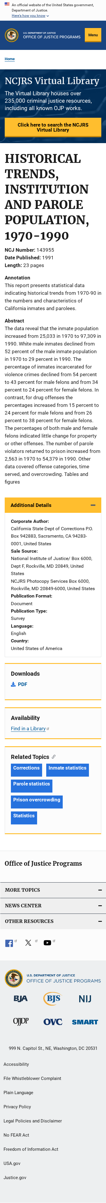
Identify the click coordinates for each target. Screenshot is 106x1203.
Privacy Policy (17, 1106)
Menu (93, 35)
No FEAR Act (16, 1135)
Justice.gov (15, 1177)
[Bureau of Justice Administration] (21, 1003)
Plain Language (18, 1092)
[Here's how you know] (53, 10)
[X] (30, 944)
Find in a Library (28, 728)
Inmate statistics (68, 768)
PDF (22, 684)
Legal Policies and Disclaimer (33, 1121)
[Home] (51, 35)
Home (10, 59)
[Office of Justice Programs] (12, 35)
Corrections (26, 768)
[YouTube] (49, 944)
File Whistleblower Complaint (32, 1078)
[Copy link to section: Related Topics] (52, 756)
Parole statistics (31, 784)
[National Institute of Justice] (85, 1003)
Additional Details (31, 505)
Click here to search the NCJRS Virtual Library (53, 127)
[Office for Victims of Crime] (53, 1026)
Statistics (24, 816)
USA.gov (12, 1163)
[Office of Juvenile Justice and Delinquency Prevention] (21, 1027)
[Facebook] (11, 944)
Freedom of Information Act (31, 1149)
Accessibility (16, 1064)
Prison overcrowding (36, 800)
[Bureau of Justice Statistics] (52, 1007)
